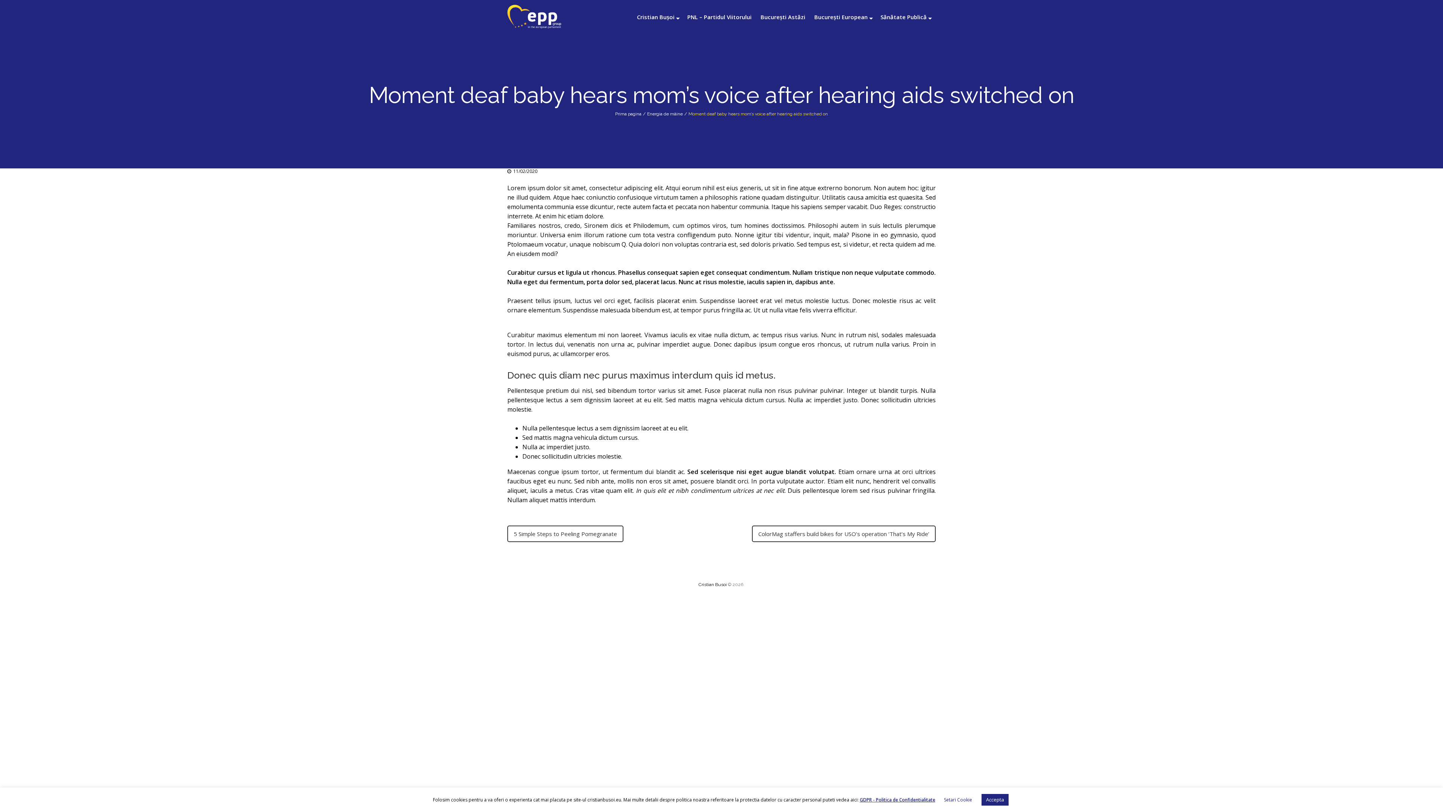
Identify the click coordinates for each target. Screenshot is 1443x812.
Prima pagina (628, 114)
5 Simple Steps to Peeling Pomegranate (565, 534)
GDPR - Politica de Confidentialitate (897, 800)
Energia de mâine (665, 114)
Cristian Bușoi (656, 17)
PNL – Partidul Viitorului (719, 17)
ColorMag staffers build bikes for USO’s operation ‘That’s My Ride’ (843, 534)
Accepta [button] (995, 799)
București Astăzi (783, 17)
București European (841, 17)
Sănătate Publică (903, 17)
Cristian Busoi (713, 584)
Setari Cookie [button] (958, 800)
